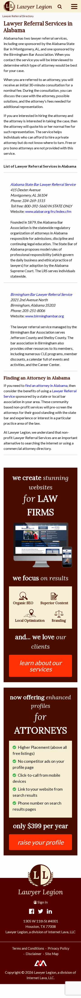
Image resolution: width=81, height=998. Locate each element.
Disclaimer (34, 954)
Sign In (42, 902)
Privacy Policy (58, 948)
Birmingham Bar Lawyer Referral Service (41, 294)
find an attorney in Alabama (46, 385)
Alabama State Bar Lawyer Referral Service (43, 184)
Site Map (51, 954)
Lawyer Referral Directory (18, 16)
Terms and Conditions (28, 948)
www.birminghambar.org (44, 316)
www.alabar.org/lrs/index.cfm (48, 211)
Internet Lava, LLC (40, 978)
